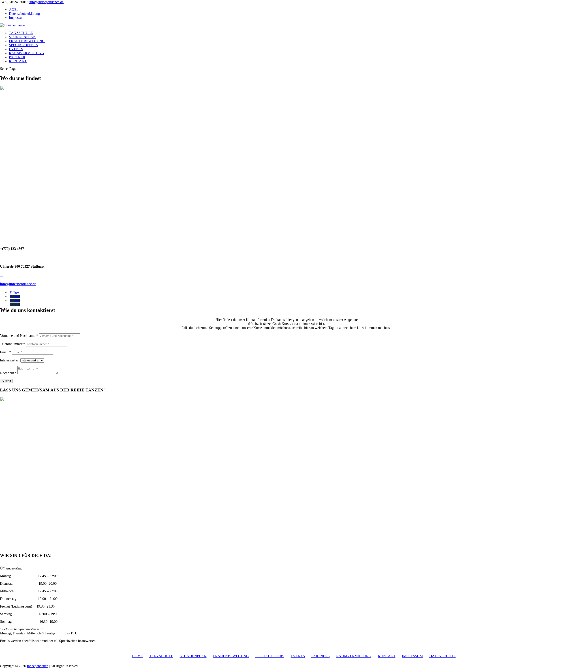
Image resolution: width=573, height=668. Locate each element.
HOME (137, 656)
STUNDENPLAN (22, 37)
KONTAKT (18, 61)
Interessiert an (9, 360)
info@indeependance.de (18, 284)
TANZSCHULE (21, 33)
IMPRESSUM (412, 656)
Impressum (16, 17)
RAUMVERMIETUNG (26, 53)
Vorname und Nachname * (19, 335)
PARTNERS (320, 656)
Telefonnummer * (12, 344)
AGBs (13, 9)
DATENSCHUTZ (442, 656)
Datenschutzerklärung (24, 13)
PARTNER (17, 57)
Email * (5, 352)
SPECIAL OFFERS (23, 45)
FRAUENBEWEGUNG (27, 41)
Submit (6, 381)
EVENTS (16, 49)
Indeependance (37, 666)
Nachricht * (8, 373)
